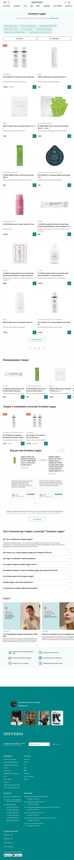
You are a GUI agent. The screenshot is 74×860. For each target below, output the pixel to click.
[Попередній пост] (13, 718)
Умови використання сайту (12, 785)
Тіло (25, 765)
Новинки (26, 773)
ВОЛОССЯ (7, 6)
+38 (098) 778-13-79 (33, 799)
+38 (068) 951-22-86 (12, 818)
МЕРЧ (38, 6)
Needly (40, 74)
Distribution (9, 842)
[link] (69, 2)
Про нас (6, 768)
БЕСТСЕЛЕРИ (58, 6)
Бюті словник (8, 779)
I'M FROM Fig (12, 221)
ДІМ (31, 6)
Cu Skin (40, 221)
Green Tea (50, 123)
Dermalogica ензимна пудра (43, 29)
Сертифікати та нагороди (11, 773)
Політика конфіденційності (12, 787)
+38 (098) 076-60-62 (33, 826)
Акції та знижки (28, 776)
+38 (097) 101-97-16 (33, 809)
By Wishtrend (42, 123)
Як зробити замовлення (11, 762)
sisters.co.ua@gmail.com (13, 796)
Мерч (25, 770)
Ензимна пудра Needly (10, 26)
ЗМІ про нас (7, 770)
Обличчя (26, 762)
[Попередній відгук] (58, 450)
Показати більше (37, 339)
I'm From (5, 221)
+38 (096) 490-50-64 (12, 820)
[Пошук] (8, 2)
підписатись (56, 744)
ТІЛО (25, 6)
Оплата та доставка (10, 759)
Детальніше (37, 519)
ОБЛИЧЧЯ (17, 6)
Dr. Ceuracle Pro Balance (54, 172)
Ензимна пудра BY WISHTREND (47, 26)
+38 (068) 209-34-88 (33, 820)
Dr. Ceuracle (6, 74)
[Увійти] (65, 2)
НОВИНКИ (47, 6)
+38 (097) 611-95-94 (33, 804)
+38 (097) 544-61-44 (33, 815)
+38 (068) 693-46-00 (12, 815)
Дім (25, 768)
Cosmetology (10, 846)
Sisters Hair (9, 835)
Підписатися (23, 705)
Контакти (6, 782)
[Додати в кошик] (34, 87)
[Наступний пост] (60, 718)
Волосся (26, 759)
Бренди (26, 779)
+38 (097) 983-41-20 (12, 812)
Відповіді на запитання (11, 765)
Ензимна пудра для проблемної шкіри (14, 32)
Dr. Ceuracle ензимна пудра (28, 26)
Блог (5, 776)
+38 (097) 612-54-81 (12, 807)
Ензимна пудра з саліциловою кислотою (40, 32)
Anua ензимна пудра (26, 29)
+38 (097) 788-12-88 (12, 810)
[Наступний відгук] (62, 450)
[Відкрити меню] (5, 2)
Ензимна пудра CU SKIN (10, 29)
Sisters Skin (9, 839)
